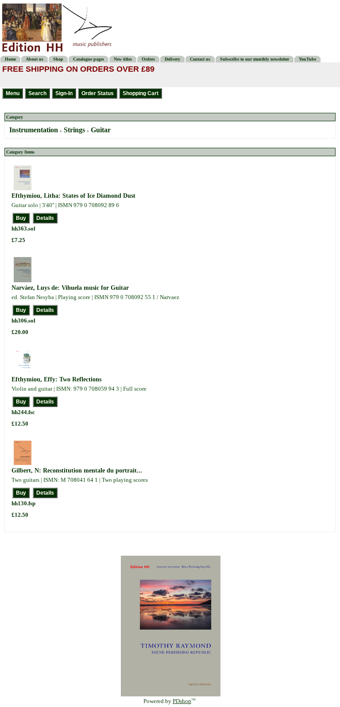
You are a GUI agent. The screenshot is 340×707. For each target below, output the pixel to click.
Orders (148, 59)
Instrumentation (33, 130)
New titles (123, 59)
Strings (74, 130)
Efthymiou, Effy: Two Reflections (56, 379)
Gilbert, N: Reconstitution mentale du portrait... (77, 470)
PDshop (182, 701)
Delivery (172, 59)
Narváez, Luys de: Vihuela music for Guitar (70, 287)
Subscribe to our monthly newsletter (254, 59)
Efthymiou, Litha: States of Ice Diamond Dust (73, 195)
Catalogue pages (88, 59)
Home (10, 59)
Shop (58, 59)
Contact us (200, 59)
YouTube (307, 59)
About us (34, 59)
